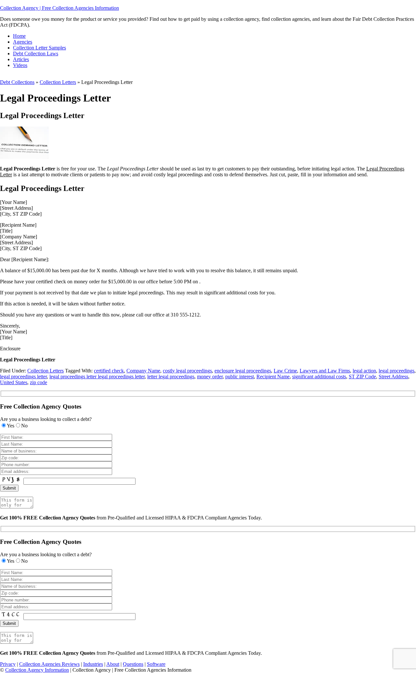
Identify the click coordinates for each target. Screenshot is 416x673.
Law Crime (285, 370)
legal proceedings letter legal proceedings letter (97, 376)
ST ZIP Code (362, 376)
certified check (109, 370)
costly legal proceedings (187, 370)
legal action (364, 370)
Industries (93, 664)
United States (13, 382)
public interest (239, 376)
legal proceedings (396, 370)
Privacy (8, 664)
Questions (133, 664)
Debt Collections (17, 82)
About (112, 664)
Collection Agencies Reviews (49, 664)
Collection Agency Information (37, 670)
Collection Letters (58, 82)
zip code (38, 382)
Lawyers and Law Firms (325, 370)
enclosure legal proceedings (242, 370)
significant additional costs (319, 376)
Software (156, 664)
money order (210, 376)
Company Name (143, 370)
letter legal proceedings (170, 376)
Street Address (393, 376)
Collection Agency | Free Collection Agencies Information (59, 8)
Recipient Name (273, 376)
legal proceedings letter (23, 376)
